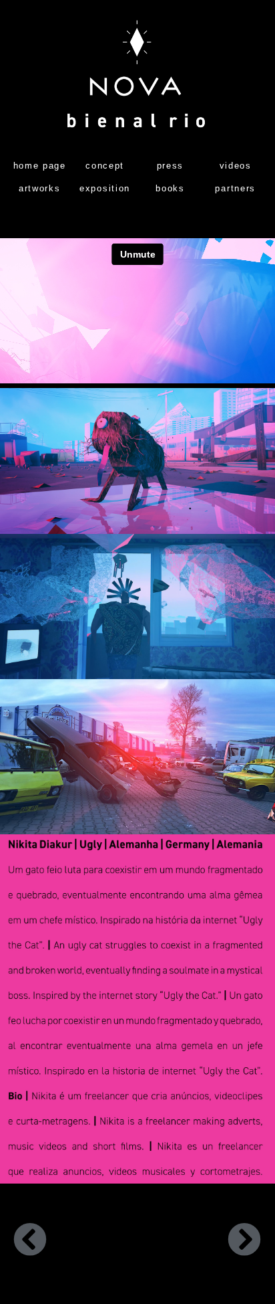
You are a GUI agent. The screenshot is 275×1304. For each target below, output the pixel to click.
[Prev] (75, 1242)
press (170, 166)
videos (236, 166)
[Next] (200, 1242)
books (170, 188)
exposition (104, 188)
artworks (40, 188)
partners (235, 188)
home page (39, 166)
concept (104, 166)
